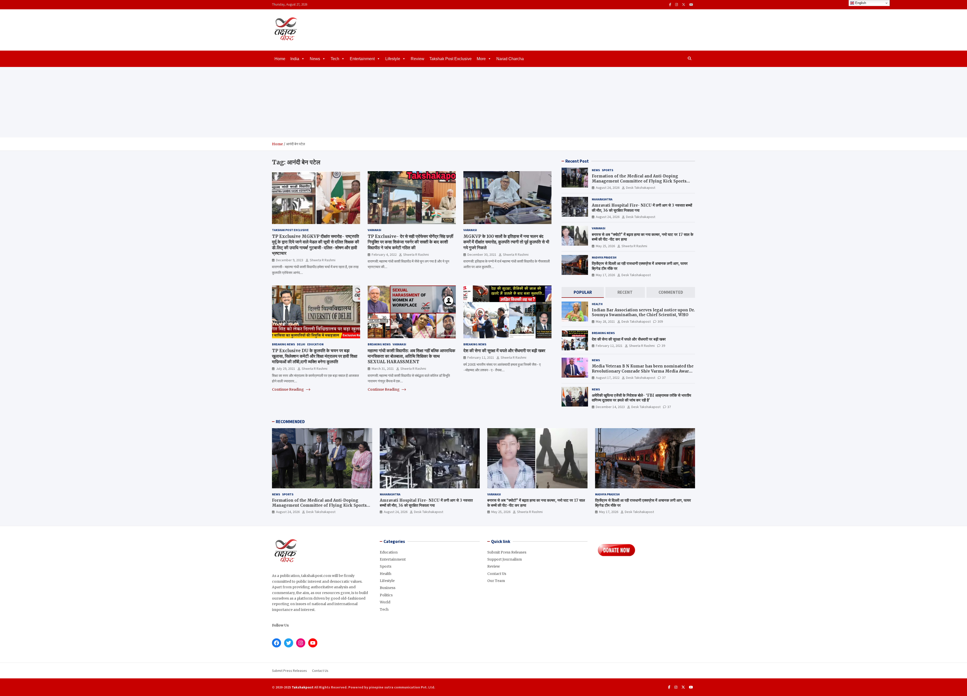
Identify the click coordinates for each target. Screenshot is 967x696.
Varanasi (374, 230)
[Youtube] (691, 5)
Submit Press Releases (506, 552)
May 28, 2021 (605, 321)
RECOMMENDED (290, 421)
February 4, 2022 (384, 254)
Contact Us (496, 573)
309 (660, 321)
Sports (607, 170)
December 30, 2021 (481, 254)
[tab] (583, 292)
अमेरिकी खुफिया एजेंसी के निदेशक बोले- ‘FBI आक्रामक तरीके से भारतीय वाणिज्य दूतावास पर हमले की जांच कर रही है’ (641, 398)
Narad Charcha (510, 59)
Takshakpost (303, 687)
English (860, 3)
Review (417, 59)
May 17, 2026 (605, 275)
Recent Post (577, 161)
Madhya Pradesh (604, 257)
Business (387, 587)
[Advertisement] (483, 102)
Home (279, 59)
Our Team (496, 580)
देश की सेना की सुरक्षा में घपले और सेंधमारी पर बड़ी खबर (504, 350)
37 (664, 377)
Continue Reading (288, 389)
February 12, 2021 (480, 357)
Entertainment (362, 59)
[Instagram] (676, 5)
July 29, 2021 (285, 369)
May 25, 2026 (605, 246)
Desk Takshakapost (640, 187)
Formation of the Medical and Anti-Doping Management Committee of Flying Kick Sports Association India (639, 181)
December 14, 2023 (610, 407)
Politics (386, 595)
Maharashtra (602, 199)
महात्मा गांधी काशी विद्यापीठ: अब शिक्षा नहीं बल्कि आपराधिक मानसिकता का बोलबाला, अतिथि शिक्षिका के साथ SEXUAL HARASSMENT (411, 356)
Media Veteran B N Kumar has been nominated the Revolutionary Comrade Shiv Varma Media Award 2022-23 (643, 371)
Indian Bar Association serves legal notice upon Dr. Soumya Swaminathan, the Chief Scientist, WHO (643, 312)
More (481, 59)
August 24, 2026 (607, 187)
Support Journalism (504, 559)
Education (315, 344)
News (315, 59)
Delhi (301, 344)
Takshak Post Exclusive (450, 59)
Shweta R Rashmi (322, 260)
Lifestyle (392, 59)
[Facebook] (670, 5)
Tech (335, 59)
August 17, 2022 (607, 377)
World (385, 602)
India (294, 59)
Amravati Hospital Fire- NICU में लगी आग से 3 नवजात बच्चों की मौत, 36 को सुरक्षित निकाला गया (426, 503)
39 (663, 345)
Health (597, 304)
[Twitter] (683, 5)
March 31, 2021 (383, 369)
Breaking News (283, 344)
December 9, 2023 (289, 260)
